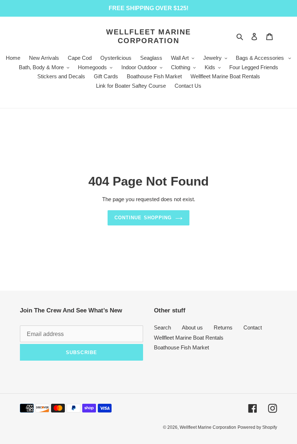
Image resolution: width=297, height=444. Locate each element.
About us (192, 327)
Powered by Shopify (257, 427)
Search (162, 327)
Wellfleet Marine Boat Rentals (188, 338)
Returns (223, 327)
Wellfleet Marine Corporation (148, 36)
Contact (252, 327)
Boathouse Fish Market (181, 347)
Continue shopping (143, 217)
